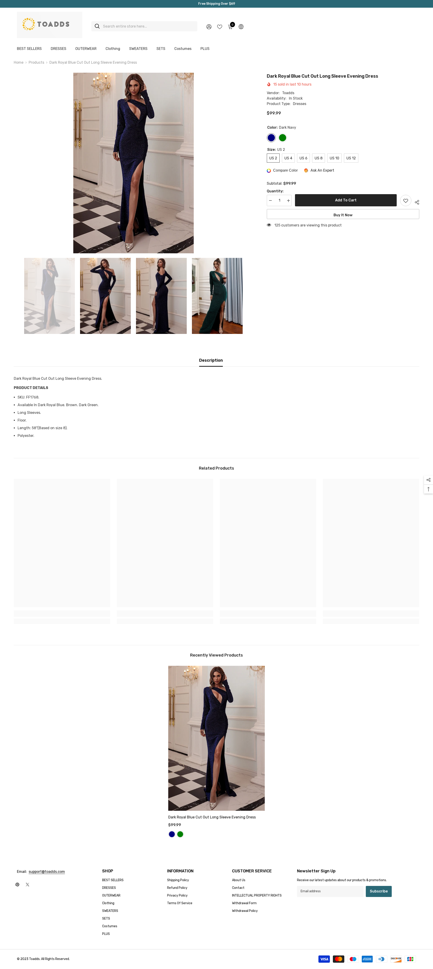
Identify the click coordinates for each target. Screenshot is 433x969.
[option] (133, 163)
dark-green (180, 834)
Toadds (288, 93)
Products (36, 62)
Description (211, 360)
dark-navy (171, 834)
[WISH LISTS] (219, 26)
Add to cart (346, 200)
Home (18, 62)
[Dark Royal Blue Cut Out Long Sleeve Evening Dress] (216, 738)
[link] (62, 613)
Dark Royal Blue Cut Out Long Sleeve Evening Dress (212, 817)
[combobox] (148, 26)
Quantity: (275, 191)
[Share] (415, 201)
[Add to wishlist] (405, 200)
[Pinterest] (17, 884)
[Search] (144, 26)
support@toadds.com (47, 871)
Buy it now (343, 215)
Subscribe (379, 891)
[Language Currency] (241, 26)
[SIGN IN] (209, 26)
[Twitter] (27, 884)
